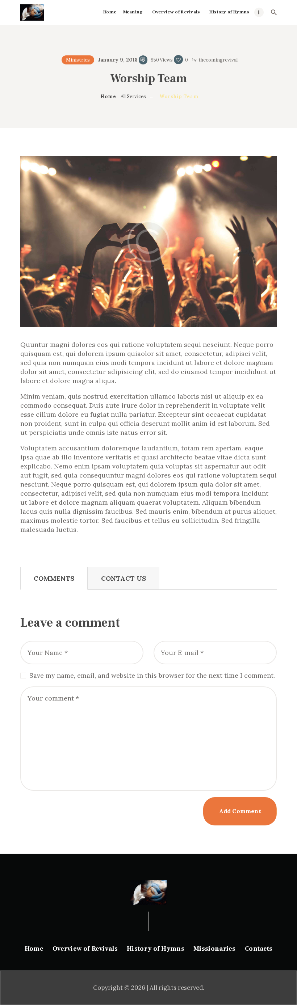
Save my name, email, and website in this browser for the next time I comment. (152, 675)
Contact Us (123, 578)
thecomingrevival (217, 60)
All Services (133, 96)
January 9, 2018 (118, 59)
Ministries (78, 60)
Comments (54, 578)
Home (108, 96)
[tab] (54, 578)
